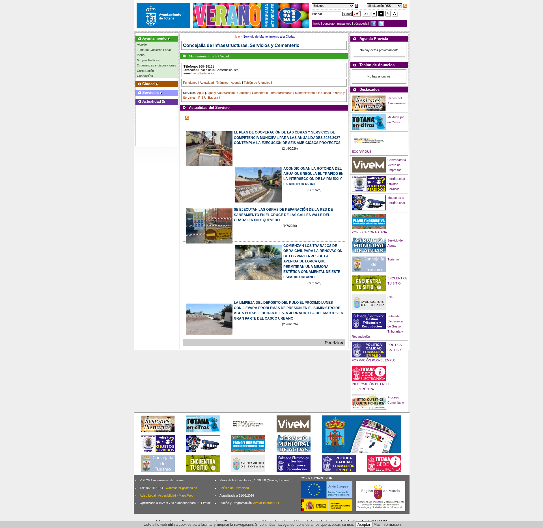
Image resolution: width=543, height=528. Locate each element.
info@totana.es (203, 73)
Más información (387, 524)
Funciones (190, 82)
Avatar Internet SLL (266, 503)
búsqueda (361, 23)
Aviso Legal (148, 495)
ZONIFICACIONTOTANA (369, 232)
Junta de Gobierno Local (154, 49)
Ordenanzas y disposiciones (156, 65)
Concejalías (145, 75)
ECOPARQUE (361, 151)
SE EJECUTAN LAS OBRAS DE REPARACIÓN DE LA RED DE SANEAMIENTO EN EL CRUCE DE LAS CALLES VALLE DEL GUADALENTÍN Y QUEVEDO (283, 215)
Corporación (145, 70)
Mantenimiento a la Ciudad (313, 92)
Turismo (393, 259)
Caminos (243, 92)
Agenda (236, 82)
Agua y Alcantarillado (220, 92)
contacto (329, 23)
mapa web (344, 23)
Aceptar (363, 524)
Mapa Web (186, 495)
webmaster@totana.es (181, 488)
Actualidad (207, 82)
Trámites (222, 82)
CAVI (390, 297)
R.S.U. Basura (208, 97)
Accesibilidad (167, 495)
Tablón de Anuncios (257, 82)
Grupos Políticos (148, 60)
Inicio (237, 36)
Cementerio (260, 92)
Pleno (141, 55)
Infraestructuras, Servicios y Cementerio (256, 45)
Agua (200, 92)
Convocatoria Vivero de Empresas (396, 165)
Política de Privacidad (234, 488)
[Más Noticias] (334, 342)
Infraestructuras (281, 92)
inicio (317, 23)
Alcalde (142, 44)
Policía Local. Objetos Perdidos (396, 184)
